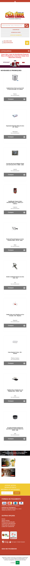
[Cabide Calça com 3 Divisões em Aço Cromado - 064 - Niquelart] (15, 307)
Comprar (11, 99)
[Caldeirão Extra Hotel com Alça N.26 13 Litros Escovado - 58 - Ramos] (15, 80)
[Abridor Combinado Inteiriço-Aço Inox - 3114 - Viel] (15, 269)
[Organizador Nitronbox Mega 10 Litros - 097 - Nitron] (15, 118)
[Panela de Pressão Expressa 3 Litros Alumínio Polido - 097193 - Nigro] (15, 231)
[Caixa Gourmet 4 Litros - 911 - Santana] (15, 344)
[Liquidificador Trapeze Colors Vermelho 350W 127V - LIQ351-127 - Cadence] (15, 193)
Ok (17, 562)
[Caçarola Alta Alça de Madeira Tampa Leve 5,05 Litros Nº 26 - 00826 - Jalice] (15, 156)
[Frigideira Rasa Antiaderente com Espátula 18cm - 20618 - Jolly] (15, 382)
